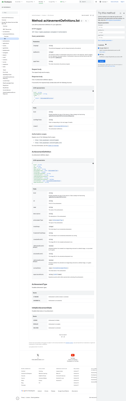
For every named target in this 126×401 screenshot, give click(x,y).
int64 (55, 274)
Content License (69, 342)
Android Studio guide (96, 372)
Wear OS (58, 373)
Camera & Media (43, 378)
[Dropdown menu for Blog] (66, 2)
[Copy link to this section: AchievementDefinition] (52, 152)
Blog (63, 1)
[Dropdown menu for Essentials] (22, 2)
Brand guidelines (35, 397)
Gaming (41, 371)
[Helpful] (91, 15)
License (28, 397)
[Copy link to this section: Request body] (42, 69)
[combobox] (86, 1)
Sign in (122, 1)
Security (23, 375)
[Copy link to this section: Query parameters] (46, 36)
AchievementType (53, 170)
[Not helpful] (93, 15)
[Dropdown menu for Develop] (45, 2)
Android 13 (76, 380)
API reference (6, 7)
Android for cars (60, 378)
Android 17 (76, 371)
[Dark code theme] (93, 91)
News (22, 380)
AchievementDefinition (47, 98)
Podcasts (23, 385)
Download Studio (95, 379)
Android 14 (76, 378)
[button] (9, 23)
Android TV (58, 380)
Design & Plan (29, 1)
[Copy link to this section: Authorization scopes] (48, 134)
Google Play (52, 1)
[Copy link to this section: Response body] (44, 77)
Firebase (53, 391)
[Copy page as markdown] (86, 21)
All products (75, 391)
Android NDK (94, 382)
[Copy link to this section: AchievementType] (48, 284)
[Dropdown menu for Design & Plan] (35, 2)
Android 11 (76, 385)
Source (23, 378)
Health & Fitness (42, 375)
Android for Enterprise (26, 373)
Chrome (46, 391)
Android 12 (76, 382)
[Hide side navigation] (17, 398)
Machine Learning (43, 373)
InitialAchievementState (53, 180)
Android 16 (76, 373)
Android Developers (36, 15)
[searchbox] (10, 12)
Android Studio (114, 1)
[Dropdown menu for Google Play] (57, 2)
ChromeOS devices (60, 375)
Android (23, 371)
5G (39, 382)
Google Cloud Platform (63, 391)
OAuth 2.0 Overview (53, 145)
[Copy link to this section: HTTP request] (42, 29)
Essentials (18, 1)
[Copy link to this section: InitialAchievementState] (53, 308)
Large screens (59, 371)
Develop (41, 1)
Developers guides (95, 375)
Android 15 (76, 375)
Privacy (40, 380)
